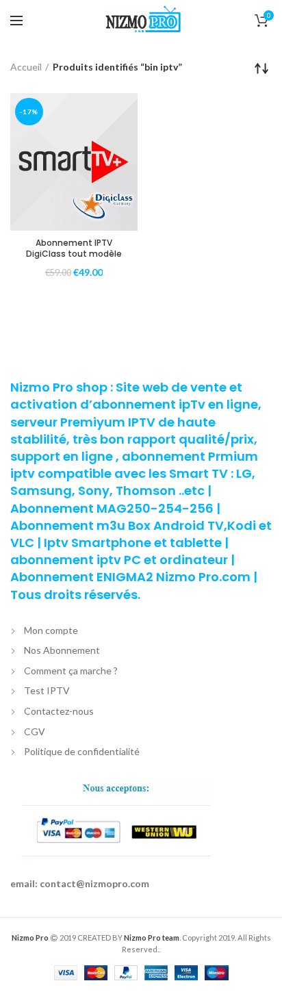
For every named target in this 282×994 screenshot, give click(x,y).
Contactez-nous (59, 711)
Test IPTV (47, 690)
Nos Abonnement (62, 650)
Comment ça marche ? (71, 670)
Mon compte (51, 630)
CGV (34, 731)
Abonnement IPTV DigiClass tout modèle (74, 248)
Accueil (26, 67)
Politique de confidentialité (82, 751)
